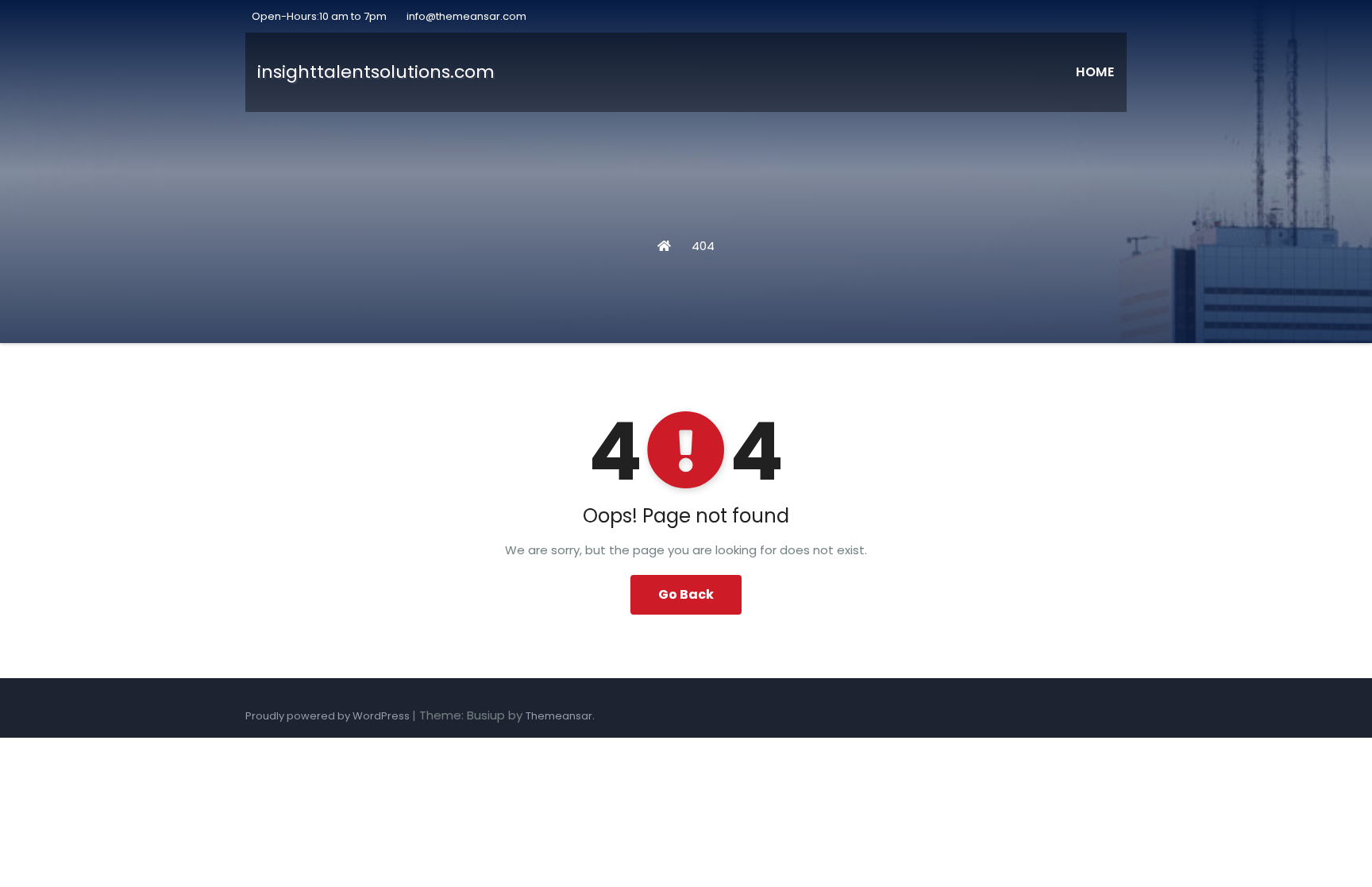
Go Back (686, 594)
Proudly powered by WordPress (328, 715)
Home (1095, 72)
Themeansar (559, 715)
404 (703, 245)
